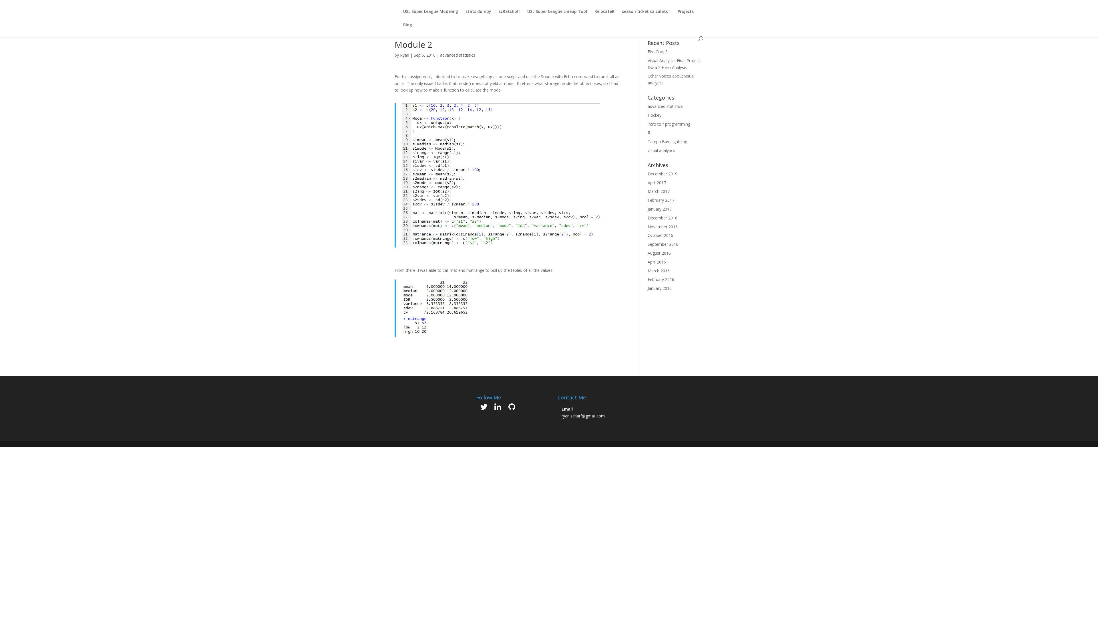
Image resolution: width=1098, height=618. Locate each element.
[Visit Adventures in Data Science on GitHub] (511, 408)
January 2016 (660, 288)
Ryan (404, 55)
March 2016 (659, 271)
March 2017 (659, 191)
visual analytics (661, 150)
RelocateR (604, 11)
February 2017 (661, 200)
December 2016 (662, 218)
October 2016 (660, 235)
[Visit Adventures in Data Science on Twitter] (484, 408)
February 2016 (661, 279)
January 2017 (660, 209)
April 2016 (657, 262)
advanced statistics (457, 55)
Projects (686, 11)
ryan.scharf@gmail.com (583, 416)
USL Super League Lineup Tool (557, 11)
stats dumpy (478, 11)
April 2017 (657, 182)
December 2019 (662, 174)
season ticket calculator (646, 11)
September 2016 (663, 244)
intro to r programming (669, 124)
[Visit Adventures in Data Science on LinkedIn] (497, 408)
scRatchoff (509, 11)
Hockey (654, 115)
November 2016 (663, 226)
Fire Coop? (657, 51)
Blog (407, 25)
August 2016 (659, 253)
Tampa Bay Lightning (667, 141)
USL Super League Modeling (430, 11)
